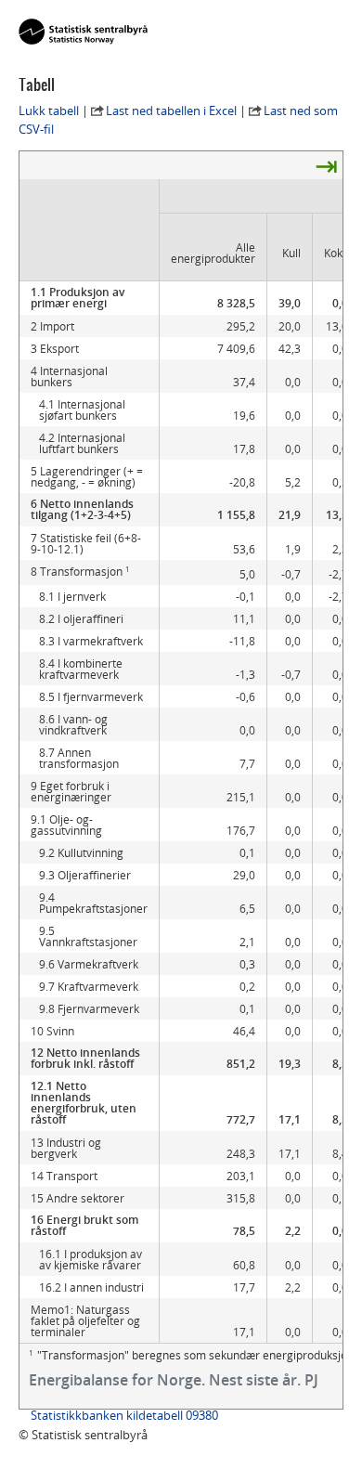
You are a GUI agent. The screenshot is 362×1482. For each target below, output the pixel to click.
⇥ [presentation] (326, 165)
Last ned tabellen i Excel (171, 110)
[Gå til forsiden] (83, 32)
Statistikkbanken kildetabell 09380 (124, 1415)
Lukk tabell (49, 110)
